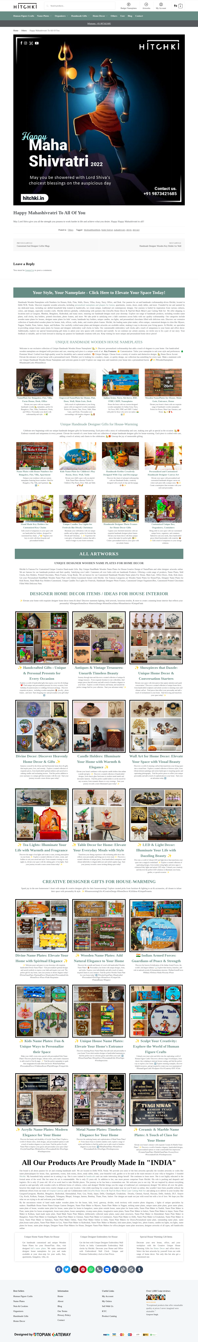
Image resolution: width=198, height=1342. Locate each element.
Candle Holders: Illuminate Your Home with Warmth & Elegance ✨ (99, 761)
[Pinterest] (83, 1269)
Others (24, 31)
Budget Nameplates (129, 8)
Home (15, 31)
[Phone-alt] (99, 1269)
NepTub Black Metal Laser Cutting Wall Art (127, 1191)
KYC (104, 1311)
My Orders (107, 1301)
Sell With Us (107, 1306)
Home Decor (159, 1248)
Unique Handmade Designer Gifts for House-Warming (99, 424)
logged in (29, 270)
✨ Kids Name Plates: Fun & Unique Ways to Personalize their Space (41, 1046)
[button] (178, 6)
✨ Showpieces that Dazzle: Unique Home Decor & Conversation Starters (156, 673)
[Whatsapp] (91, 1269)
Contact (61, 1320)
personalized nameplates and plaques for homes (94, 305)
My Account (161, 8)
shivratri (136, 230)
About (60, 1301)
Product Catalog (109, 1316)
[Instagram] (75, 1269)
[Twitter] (66, 1269)
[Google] (131, 1269)
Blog (60, 1306)
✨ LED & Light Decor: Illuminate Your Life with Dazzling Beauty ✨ (156, 850)
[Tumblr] (115, 1269)
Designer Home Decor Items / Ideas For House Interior (99, 593)
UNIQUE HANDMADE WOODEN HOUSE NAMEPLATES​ (99, 342)
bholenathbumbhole (92, 230)
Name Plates (19, 1301)
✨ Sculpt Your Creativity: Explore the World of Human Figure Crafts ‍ (156, 1046)
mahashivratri (119, 230)
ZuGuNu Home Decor (96, 1191)
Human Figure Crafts (23, 1296)
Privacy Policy (64, 1315)
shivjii (128, 230)
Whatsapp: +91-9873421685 (99, 23)
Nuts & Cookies (20, 1306)
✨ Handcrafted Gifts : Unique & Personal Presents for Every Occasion (42, 673)
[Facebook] (58, 1269)
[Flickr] (107, 1269)
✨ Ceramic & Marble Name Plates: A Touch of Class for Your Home (156, 1134)
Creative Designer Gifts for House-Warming (99, 881)
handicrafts (90, 1176)
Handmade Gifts (20, 1316)
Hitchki (22, 1176)
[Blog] (123, 1269)
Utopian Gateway (56, 1191)
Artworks (146, 8)
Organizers (18, 1311)
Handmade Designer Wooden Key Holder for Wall (160, 246)
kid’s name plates (38, 1248)
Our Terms (62, 1311)
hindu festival (107, 230)
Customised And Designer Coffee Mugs (33, 246)
